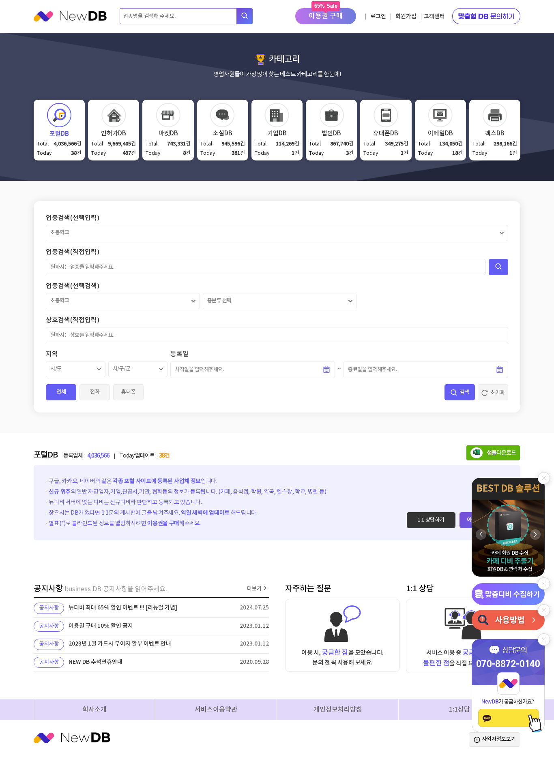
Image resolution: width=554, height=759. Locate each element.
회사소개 (94, 709)
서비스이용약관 (216, 709)
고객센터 (434, 16)
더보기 (254, 589)
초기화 (497, 392)
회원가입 (406, 16)
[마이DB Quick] (508, 594)
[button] (535, 534)
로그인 (378, 16)
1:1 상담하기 (431, 520)
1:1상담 (459, 709)
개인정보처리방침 (338, 709)
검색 (464, 392)
